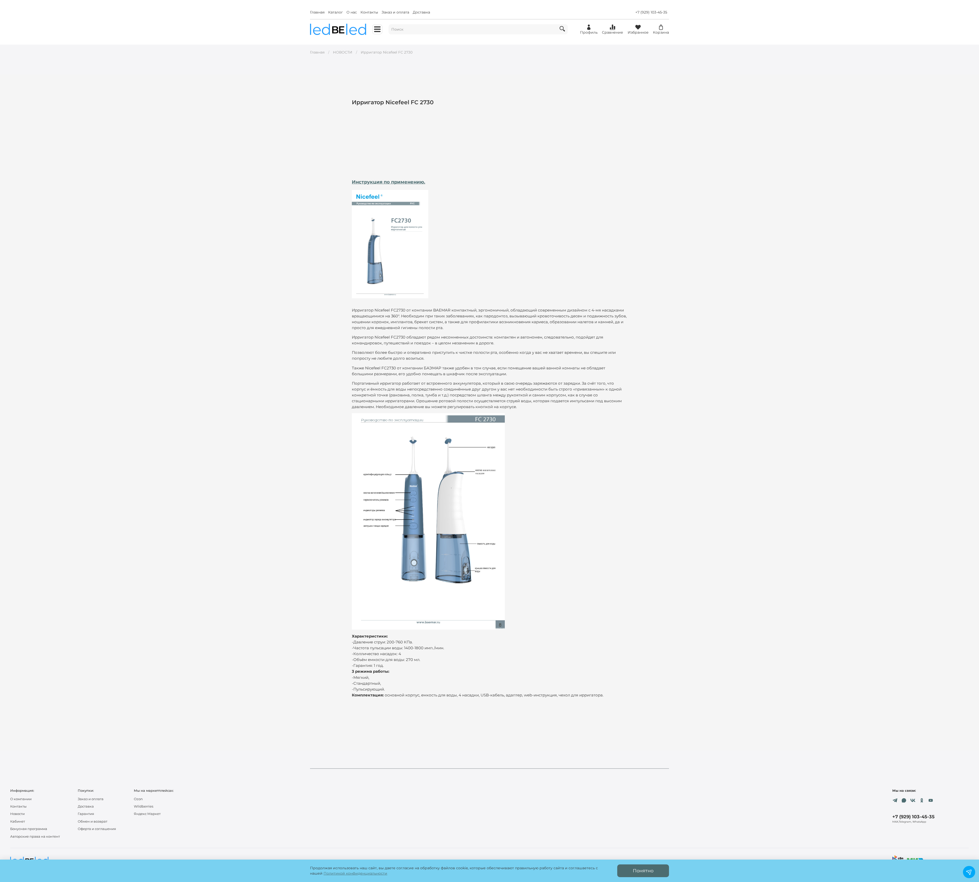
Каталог (335, 12)
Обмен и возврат (92, 821)
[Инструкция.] (390, 243)
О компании (21, 799)
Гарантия (86, 814)
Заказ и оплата (395, 12)
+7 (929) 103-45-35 (651, 12)
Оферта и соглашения (97, 829)
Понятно (643, 870)
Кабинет (17, 821)
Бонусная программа (28, 829)
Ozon (138, 799)
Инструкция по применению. (388, 182)
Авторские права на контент (35, 836)
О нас (351, 12)
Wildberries (143, 806)
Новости (17, 814)
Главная (317, 12)
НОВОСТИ (342, 52)
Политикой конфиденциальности (355, 873)
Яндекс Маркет (147, 814)
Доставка (421, 12)
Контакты (369, 12)
